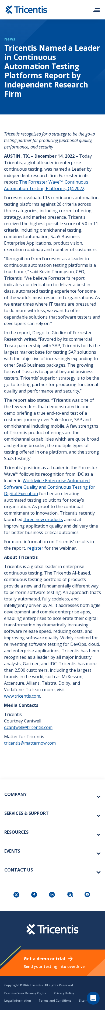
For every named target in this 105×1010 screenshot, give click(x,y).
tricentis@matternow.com (30, 743)
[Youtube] (88, 895)
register (35, 548)
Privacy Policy (64, 993)
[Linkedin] (52, 895)
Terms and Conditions (54, 1000)
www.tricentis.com (22, 696)
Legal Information (17, 1000)
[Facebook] (34, 895)
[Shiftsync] (70, 895)
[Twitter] (16, 895)
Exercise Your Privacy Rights (25, 993)
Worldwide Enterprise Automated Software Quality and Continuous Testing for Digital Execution (49, 487)
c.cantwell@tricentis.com (28, 727)
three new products (43, 519)
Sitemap (85, 1000)
